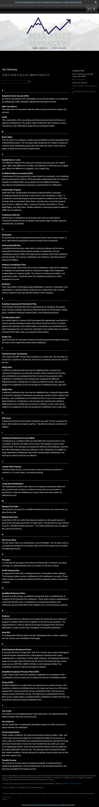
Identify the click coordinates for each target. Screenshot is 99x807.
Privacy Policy (6, 797)
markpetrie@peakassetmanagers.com (85, 87)
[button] (91, 9)
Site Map (4, 799)
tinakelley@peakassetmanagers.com (84, 93)
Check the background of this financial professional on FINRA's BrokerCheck (48, 2)
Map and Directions (79, 80)
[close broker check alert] (96, 2)
